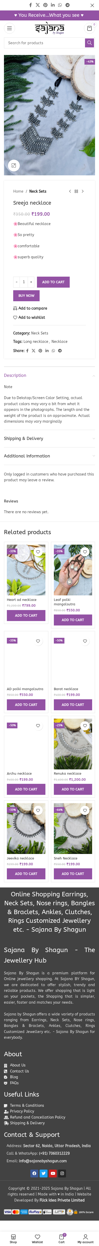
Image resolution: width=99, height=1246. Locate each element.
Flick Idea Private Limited (62, 1200)
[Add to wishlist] (38, 551)
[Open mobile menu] (9, 28)
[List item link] (49, 1153)
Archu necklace (19, 773)
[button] (26, 615)
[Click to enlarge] (14, 165)
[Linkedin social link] (47, 351)
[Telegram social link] (59, 351)
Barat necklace (66, 689)
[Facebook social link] (27, 351)
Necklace (59, 341)
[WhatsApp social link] (53, 351)
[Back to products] (76, 191)
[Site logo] (49, 28)
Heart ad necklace (21, 600)
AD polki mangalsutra (25, 689)
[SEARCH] (89, 42)
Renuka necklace (67, 773)
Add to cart (53, 282)
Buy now (26, 296)
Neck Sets (37, 191)
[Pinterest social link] (40, 351)
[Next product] (82, 191)
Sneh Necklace (65, 858)
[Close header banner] (92, 5)
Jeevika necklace (20, 858)
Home (18, 191)
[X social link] (33, 351)
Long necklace (35, 341)
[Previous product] (70, 191)
